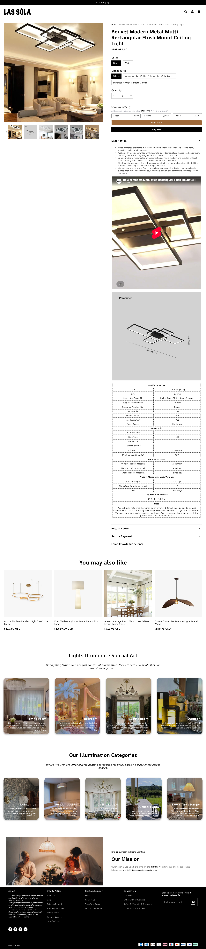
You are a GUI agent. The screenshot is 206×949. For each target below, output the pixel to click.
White (128, 63)
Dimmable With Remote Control (130, 82)
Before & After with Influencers (137, 904)
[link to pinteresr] (15, 931)
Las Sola (17, 945)
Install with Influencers (134, 908)
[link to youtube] (25, 931)
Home (114, 24)
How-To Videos (53, 921)
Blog (49, 899)
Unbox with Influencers (134, 899)
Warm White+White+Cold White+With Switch (149, 76)
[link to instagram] (20, 931)
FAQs (87, 895)
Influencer (128, 895)
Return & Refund (54, 904)
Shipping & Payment (56, 908)
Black (116, 63)
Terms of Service (54, 917)
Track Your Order (92, 904)
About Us (51, 895)
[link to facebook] (10, 931)
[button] (185, 11)
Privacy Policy (53, 912)
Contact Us (90, 899)
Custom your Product (94, 908)
